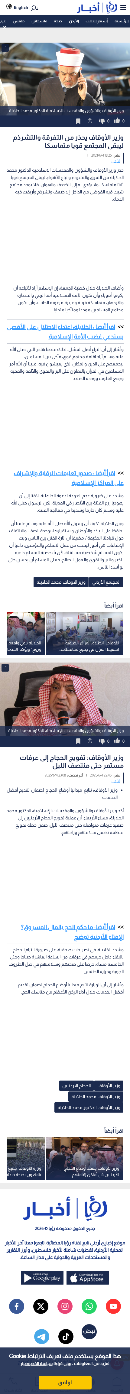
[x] (40, 1306)
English (21, 7)
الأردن (74, 21)
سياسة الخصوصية (37, 1363)
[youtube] (113, 1306)
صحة (58, 21)
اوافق (65, 1382)
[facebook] (16, 1306)
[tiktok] (65, 1336)
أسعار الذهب (97, 21)
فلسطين (39, 21)
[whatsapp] (89, 1306)
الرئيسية (121, 21)
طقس (18, 21)
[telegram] (41, 1336)
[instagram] (65, 1306)
